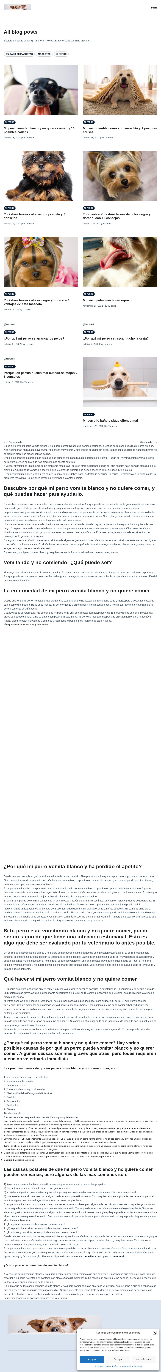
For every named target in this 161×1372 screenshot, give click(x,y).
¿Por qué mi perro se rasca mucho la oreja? (116, 338)
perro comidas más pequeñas (128, 1290)
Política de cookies (103, 1366)
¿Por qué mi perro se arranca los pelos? (34, 338)
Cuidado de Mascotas (19, 54)
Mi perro (61, 54)
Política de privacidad (121, 1366)
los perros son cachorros (30, 1236)
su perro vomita (15, 1204)
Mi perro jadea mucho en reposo (107, 300)
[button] (154, 1332)
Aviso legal (137, 1366)
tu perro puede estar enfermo (20, 896)
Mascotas (44, 54)
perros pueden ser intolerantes (61, 1131)
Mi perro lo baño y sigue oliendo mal (110, 420)
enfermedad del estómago (43, 1240)
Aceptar (92, 1359)
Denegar (118, 1359)
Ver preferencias (144, 1359)
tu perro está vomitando (77, 1017)
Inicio (154, 7)
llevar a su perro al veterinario (107, 1256)
